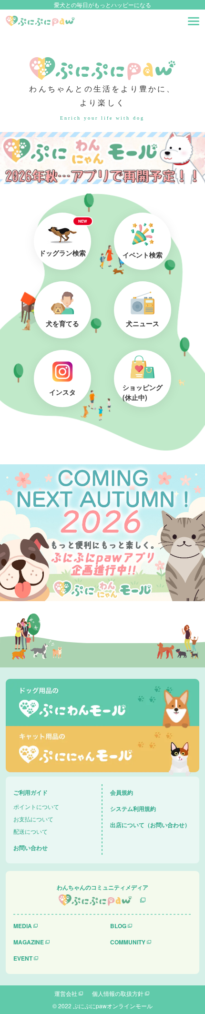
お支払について (33, 819)
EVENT (22, 958)
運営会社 (65, 993)
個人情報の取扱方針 (118, 993)
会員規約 (121, 792)
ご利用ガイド (30, 792)
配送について (30, 831)
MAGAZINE (28, 942)
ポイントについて (36, 806)
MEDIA (22, 926)
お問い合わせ (30, 847)
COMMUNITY (127, 942)
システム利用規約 (133, 808)
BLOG (118, 926)
